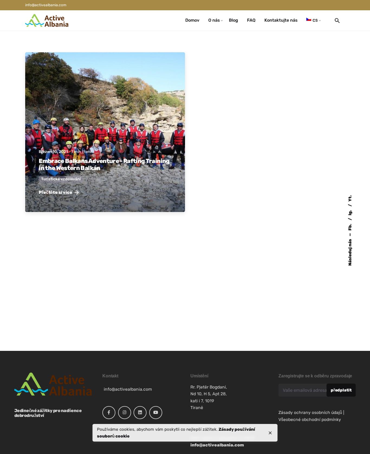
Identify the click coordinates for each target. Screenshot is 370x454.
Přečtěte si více (55, 192)
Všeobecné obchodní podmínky (309, 419)
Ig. (350, 212)
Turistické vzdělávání (61, 179)
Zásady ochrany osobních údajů (310, 412)
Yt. (350, 198)
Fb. (350, 226)
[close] (270, 432)
